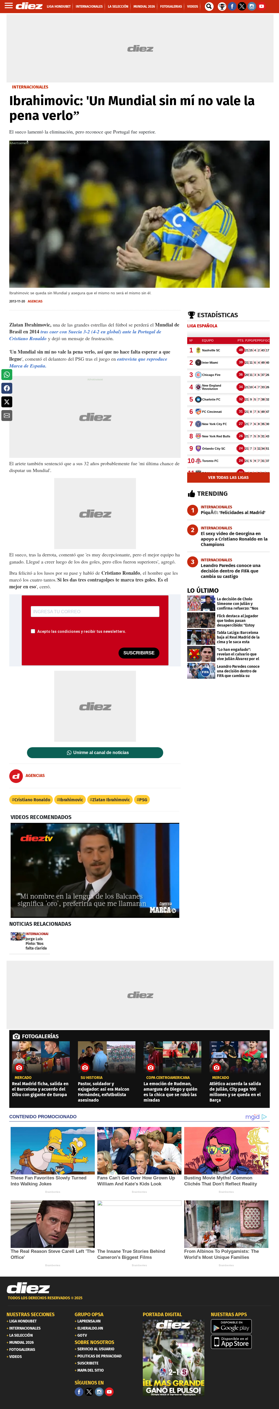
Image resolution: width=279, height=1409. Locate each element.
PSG (143, 799)
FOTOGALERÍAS (40, 1036)
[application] (95, 870)
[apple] (241, 1342)
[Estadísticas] (222, 6)
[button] (6, 374)
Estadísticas (217, 315)
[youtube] (109, 1392)
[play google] (241, 1326)
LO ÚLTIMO (203, 590)
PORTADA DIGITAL (162, 1315)
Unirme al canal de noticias (101, 753)
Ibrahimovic (71, 799)
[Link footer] (28, 1288)
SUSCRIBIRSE (138, 652)
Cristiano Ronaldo (32, 799)
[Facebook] (79, 1392)
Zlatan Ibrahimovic (111, 799)
